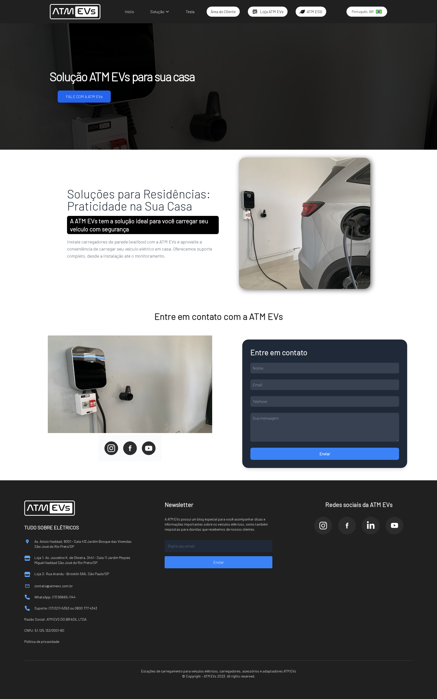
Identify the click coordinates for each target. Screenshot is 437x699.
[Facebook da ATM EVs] (347, 525)
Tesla (190, 11)
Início (129, 11)
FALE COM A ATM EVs (84, 96)
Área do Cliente (223, 11)
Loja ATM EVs (271, 11)
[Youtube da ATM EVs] (394, 525)
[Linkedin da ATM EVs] (371, 525)
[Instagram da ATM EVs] (323, 525)
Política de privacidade (41, 641)
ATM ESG (314, 11)
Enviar (324, 453)
